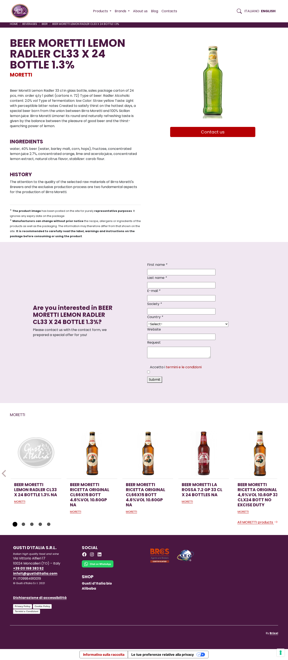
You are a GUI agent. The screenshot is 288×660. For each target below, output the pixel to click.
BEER (45, 24)
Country (155, 317)
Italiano (251, 11)
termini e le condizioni (184, 367)
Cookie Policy (42, 606)
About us (140, 11)
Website (154, 329)
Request (154, 342)
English (268, 11)
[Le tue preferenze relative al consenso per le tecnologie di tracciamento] (281, 653)
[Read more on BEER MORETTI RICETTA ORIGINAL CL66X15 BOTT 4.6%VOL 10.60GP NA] (92, 453)
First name (157, 264)
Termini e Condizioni (26, 611)
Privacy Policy (22, 606)
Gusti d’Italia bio (97, 583)
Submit (154, 379)
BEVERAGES (29, 24)
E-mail (153, 290)
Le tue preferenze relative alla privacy (162, 654)
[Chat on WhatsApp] (97, 567)
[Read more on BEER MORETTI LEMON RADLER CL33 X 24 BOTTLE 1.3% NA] (36, 453)
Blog (154, 11)
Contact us (213, 132)
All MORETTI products (255, 522)
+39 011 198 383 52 (28, 568)
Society (154, 303)
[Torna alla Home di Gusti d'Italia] (22, 11)
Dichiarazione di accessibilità (40, 597)
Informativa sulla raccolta (103, 654)
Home (14, 24)
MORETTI (21, 74)
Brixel (274, 633)
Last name (157, 277)
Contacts (169, 11)
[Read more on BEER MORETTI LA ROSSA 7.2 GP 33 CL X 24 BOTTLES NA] (203, 453)
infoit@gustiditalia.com (35, 573)
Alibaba (89, 588)
